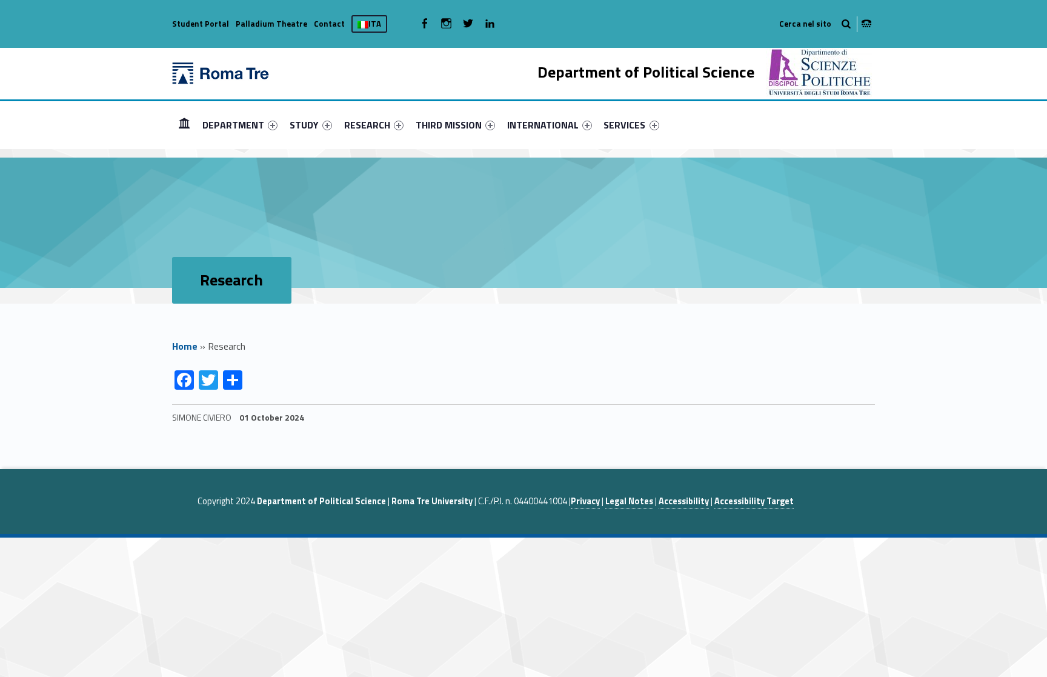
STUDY (304, 125)
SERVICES (624, 125)
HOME (184, 124)
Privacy (585, 501)
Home (185, 346)
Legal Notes (629, 501)
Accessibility (684, 501)
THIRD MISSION (449, 125)
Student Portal (200, 24)
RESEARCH (367, 125)
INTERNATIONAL (543, 125)
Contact (329, 24)
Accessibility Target (754, 501)
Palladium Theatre (271, 24)
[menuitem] (184, 125)
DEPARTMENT (233, 125)
